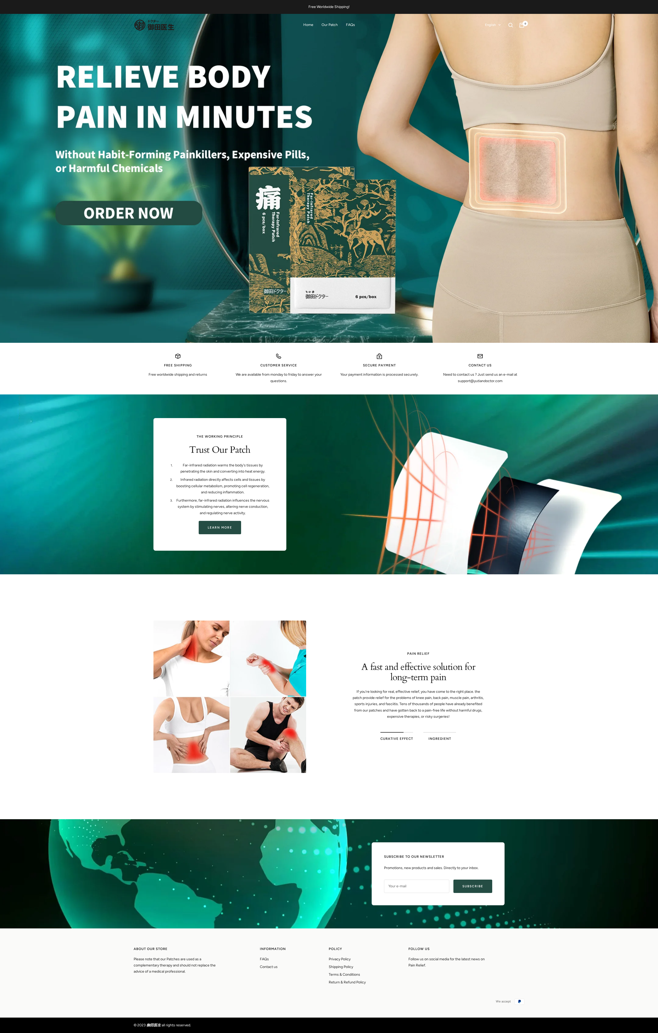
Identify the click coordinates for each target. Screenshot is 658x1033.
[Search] (510, 25)
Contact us (269, 967)
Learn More (220, 527)
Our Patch (330, 25)
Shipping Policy (341, 967)
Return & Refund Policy (347, 982)
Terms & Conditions (344, 974)
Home (308, 25)
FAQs (350, 25)
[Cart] (521, 25)
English (490, 25)
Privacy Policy (340, 959)
